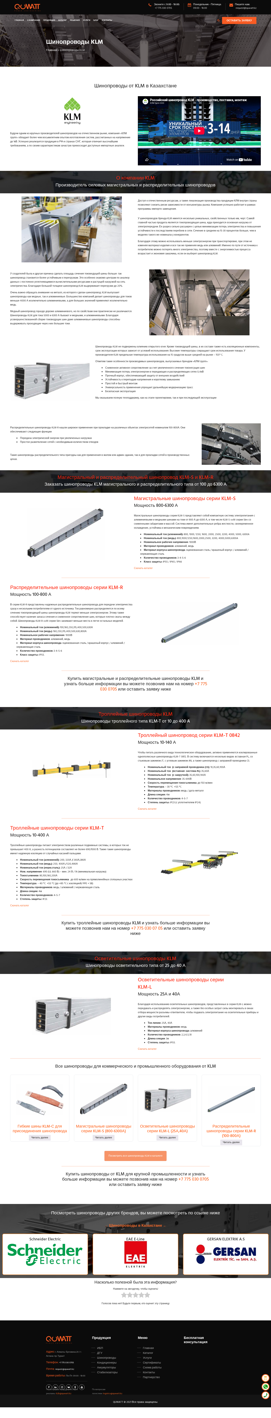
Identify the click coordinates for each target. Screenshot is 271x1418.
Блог (96, 20)
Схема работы (152, 1367)
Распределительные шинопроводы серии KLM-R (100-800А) (231, 1131)
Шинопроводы (106, 1358)
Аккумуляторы (106, 1367)
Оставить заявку (239, 21)
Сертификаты (152, 1363)
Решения (75, 20)
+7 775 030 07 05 (147, 928)
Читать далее (39, 1138)
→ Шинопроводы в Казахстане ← (135, 1226)
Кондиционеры (107, 1363)
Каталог (62, 20)
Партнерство (151, 1377)
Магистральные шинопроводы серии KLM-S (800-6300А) (103, 1128)
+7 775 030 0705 (163, 8)
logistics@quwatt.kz (112, 1393)
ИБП (100, 1348)
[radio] (124, 1295)
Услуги (86, 20)
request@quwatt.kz (246, 8)
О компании (33, 20)
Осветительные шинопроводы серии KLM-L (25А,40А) (167, 1128)
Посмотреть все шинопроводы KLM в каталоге (135, 1156)
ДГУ (99, 1353)
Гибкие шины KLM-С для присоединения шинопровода (40, 1128)
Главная (19, 20)
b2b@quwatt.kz (64, 1393)
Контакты (107, 20)
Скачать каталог (143, 568)
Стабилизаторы (107, 1372)
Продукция (49, 20)
